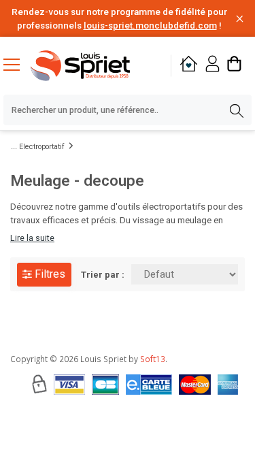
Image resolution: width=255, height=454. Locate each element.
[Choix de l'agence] (188, 65)
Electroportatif (42, 146)
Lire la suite (32, 238)
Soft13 (152, 358)
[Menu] (17, 66)
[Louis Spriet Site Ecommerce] (91, 65)
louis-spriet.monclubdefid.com (150, 25)
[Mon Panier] (234, 65)
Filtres (48, 273)
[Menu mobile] (17, 64)
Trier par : (102, 275)
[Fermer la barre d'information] (240, 19)
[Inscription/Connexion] (212, 65)
